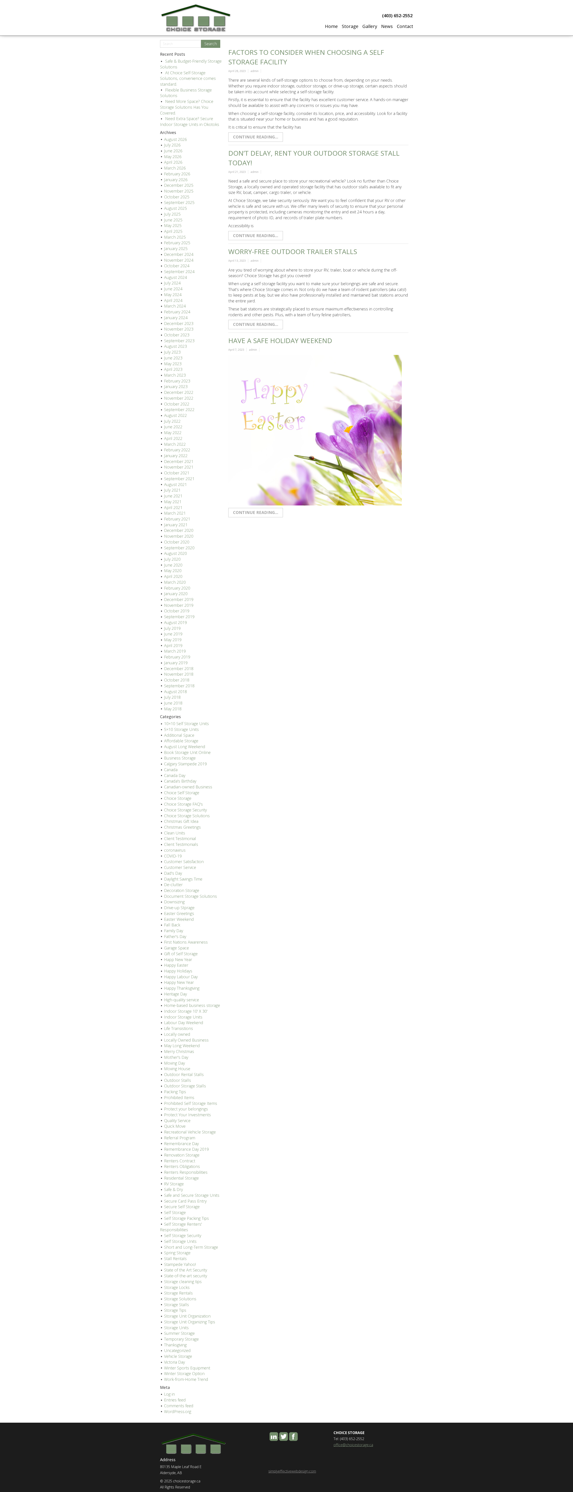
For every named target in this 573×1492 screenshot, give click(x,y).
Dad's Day (173, 873)
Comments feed (178, 1405)
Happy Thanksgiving (181, 988)
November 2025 (178, 191)
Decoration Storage (181, 890)
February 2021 (177, 519)
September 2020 (179, 547)
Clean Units (174, 833)
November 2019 (178, 605)
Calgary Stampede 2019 (185, 763)
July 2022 (172, 421)
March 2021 (175, 513)
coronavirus (175, 850)
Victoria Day (174, 1362)
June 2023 (173, 358)
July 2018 (172, 697)
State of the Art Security (185, 1270)
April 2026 (173, 162)
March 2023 (175, 375)
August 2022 (175, 415)
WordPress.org (177, 1411)
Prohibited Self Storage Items (190, 1103)
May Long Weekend (182, 1045)
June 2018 (173, 703)
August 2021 (175, 484)
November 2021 (178, 467)
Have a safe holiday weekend (280, 340)
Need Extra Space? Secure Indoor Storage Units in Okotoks (189, 121)
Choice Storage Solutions (187, 815)
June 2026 (173, 150)
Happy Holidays (178, 971)
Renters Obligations (182, 1166)
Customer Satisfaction (184, 861)
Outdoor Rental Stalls (184, 1074)
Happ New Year (178, 959)
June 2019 (173, 634)
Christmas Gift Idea (181, 821)
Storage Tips (175, 1310)
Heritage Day (175, 994)
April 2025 (173, 231)
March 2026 (175, 168)
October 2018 (176, 680)
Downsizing (174, 901)
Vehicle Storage (178, 1356)
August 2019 (175, 622)
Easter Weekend (179, 919)
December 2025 (178, 185)
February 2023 (177, 381)
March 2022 (175, 444)
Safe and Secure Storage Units (191, 1195)
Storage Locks (177, 1287)
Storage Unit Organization (187, 1316)
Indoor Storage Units (183, 1017)
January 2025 (176, 248)
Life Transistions (178, 1028)
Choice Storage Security (185, 810)
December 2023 (178, 323)
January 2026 (176, 179)
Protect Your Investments (187, 1114)
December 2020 (178, 530)
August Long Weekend (184, 746)
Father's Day (175, 936)
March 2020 (175, 582)
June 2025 (173, 220)
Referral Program (179, 1137)
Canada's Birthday (180, 781)
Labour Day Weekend (183, 1022)
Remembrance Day (181, 1143)
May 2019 (173, 639)
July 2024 (172, 283)
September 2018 (179, 685)
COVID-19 (173, 856)
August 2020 (175, 553)
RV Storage (174, 1183)
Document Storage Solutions (190, 896)
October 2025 (176, 196)
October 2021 (176, 472)
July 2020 (172, 559)
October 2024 (176, 265)
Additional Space (179, 735)
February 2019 (177, 657)
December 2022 (178, 392)
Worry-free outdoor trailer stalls (292, 251)
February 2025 (177, 242)
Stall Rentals (175, 1258)
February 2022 (177, 449)
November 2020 (178, 536)
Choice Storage (177, 798)
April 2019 (173, 645)
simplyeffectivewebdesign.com (292, 1471)
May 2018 (173, 708)
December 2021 (178, 461)
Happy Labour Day (181, 976)
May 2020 (173, 570)
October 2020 (176, 542)
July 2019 (172, 628)
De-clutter (173, 884)
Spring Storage (177, 1252)
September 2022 (179, 409)
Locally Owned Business (186, 1040)
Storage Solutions (180, 1298)
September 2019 (179, 616)
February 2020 (177, 588)
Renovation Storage (181, 1155)
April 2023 (173, 369)
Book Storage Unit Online (187, 752)
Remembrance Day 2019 (186, 1149)
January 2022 (176, 455)
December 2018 (178, 668)
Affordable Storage (181, 740)
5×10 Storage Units (181, 729)
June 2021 (173, 496)
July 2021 (172, 490)
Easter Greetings (179, 913)
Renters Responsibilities (185, 1172)
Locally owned (177, 1034)
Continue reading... (255, 137)
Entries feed (175, 1400)
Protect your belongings (186, 1109)
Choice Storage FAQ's (183, 804)
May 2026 (173, 156)
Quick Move (175, 1126)
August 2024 (175, 277)
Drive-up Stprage (179, 907)
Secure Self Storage (182, 1206)
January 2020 (176, 593)
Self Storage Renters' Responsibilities (181, 1227)
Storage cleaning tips (183, 1281)
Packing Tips (175, 1091)
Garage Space (176, 948)
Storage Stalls (176, 1304)
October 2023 (176, 334)
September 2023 (179, 340)
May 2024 (173, 294)
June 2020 (173, 565)
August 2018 (175, 691)
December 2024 (178, 254)
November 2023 (178, 329)
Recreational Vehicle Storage (190, 1132)
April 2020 (173, 576)
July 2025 (172, 214)
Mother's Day (176, 1057)
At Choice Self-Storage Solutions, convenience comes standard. (188, 78)
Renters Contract (179, 1160)
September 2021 (179, 478)
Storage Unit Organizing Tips (189, 1321)
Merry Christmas (179, 1051)
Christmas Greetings (182, 827)
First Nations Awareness (186, 942)
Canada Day (174, 775)
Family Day (173, 930)
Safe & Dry (173, 1189)
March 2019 (175, 651)
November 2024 (178, 260)
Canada (170, 769)
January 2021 (176, 524)
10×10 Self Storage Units (186, 723)
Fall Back (172, 924)
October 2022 (176, 404)
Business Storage (180, 758)
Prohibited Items (179, 1097)
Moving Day (174, 1063)
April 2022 (173, 438)
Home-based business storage (192, 1005)
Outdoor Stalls (177, 1080)
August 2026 (175, 139)
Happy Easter (176, 965)
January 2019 (176, 662)
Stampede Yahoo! (180, 1264)
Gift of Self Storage (181, 953)
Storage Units (176, 1327)
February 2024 (177, 311)
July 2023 (172, 352)
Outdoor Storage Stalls (185, 1086)
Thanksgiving (175, 1345)
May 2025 (173, 225)
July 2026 (172, 145)
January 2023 (176, 386)
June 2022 (173, 426)
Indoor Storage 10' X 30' (185, 1011)
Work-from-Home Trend (186, 1379)
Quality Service (177, 1120)
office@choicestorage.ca (353, 1444)
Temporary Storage (181, 1339)
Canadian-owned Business (188, 787)
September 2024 (179, 271)
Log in (169, 1394)
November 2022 (178, 398)
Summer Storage (179, 1333)
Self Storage (175, 1212)
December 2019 (178, 599)
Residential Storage (181, 1178)
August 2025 (175, 208)
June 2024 (173, 288)
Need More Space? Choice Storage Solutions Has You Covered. (186, 107)
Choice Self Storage (181, 792)
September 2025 (179, 202)
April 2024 (173, 300)
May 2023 (173, 363)
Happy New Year (179, 982)
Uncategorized (177, 1350)
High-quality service (181, 999)
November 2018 (178, 674)
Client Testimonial (180, 838)
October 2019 (176, 610)
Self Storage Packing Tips (186, 1218)
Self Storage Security (182, 1235)
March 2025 (175, 237)
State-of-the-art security (185, 1275)
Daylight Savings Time (183, 879)
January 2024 (176, 317)
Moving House (177, 1068)
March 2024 (175, 306)
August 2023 (175, 346)
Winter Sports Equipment (187, 1368)
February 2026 (177, 173)
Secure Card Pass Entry (185, 1201)
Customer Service (180, 867)
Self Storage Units (180, 1241)
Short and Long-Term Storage (191, 1247)
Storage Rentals (178, 1293)
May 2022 (173, 432)
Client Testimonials (181, 844)
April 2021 (173, 507)
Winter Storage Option (184, 1373)
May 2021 (173, 501)
